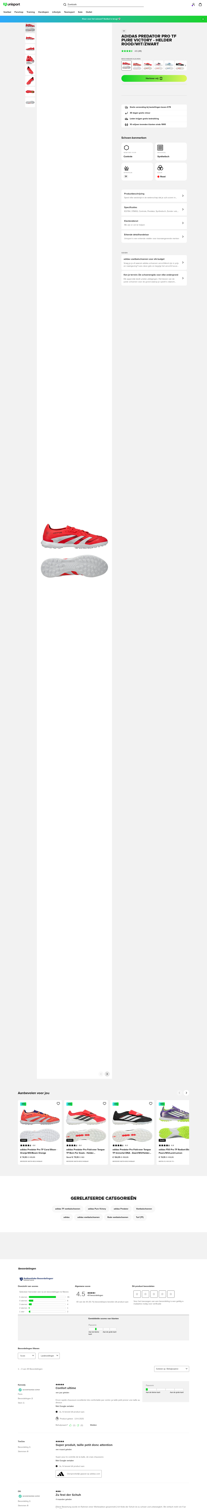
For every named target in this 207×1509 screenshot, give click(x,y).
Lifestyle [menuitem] (56, 12)
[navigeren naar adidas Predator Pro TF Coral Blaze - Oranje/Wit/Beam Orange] (137, 65)
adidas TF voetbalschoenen (67, 1209)
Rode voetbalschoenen (117, 1217)
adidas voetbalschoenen (88, 1217)
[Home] (11, 4)
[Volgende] (107, 1074)
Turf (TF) (139, 1217)
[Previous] (179, 1093)
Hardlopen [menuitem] (43, 12)
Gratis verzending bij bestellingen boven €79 (150, 107)
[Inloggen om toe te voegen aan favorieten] (58, 1103)
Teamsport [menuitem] (69, 12)
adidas (67, 1217)
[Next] (186, 1093)
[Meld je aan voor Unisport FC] (193, 4)
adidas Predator (121, 1209)
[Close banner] (203, 19)
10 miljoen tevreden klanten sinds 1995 (148, 124)
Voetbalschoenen (144, 1209)
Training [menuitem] (31, 12)
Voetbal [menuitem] (7, 12)
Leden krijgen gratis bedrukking (144, 119)
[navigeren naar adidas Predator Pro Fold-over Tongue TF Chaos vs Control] (158, 65)
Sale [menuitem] (80, 12)
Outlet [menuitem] (89, 12)
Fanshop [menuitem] (19, 12)
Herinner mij (152, 78)
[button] (30, 38)
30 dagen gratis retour (140, 113)
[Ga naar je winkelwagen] (200, 4)
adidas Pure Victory (97, 1209)
